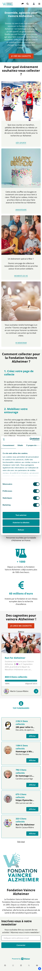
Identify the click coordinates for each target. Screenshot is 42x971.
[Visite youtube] (37, 965)
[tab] (21, 707)
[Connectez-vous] (33, 4)
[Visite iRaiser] (21, 958)
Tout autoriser (21, 515)
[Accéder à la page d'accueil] (8, 3)
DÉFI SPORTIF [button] (21, 143)
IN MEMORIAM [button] (21, 343)
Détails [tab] (20, 445)
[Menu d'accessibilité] (39, 968)
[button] (39, 4)
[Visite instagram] (13, 965)
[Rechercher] (27, 4)
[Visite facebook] (5, 965)
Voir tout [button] (21, 841)
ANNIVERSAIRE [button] (21, 210)
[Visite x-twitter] (29, 965)
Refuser (21, 530)
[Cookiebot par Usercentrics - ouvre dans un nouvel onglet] (29, 439)
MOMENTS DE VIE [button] (21, 276)
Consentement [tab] (8, 445)
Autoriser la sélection (21, 522)
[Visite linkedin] (21, 965)
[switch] (36, 491)
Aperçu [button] (21, 631)
